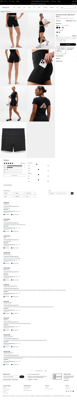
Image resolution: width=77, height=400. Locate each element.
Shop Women (41, 3)
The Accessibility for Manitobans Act (58, 395)
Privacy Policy (15, 379)
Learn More (30, 379)
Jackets (29, 7)
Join (61, 51)
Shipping (4, 387)
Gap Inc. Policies (67, 395)
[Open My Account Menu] (73, 1)
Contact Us (67, 387)
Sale (57, 7)
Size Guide (74, 35)
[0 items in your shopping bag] (76, 1)
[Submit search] (72, 193)
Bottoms (19, 7)
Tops (24, 7)
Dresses (39, 7)
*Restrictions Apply (7, 379)
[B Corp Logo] (57, 376)
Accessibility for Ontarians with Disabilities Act (43, 395)
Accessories (45, 7)
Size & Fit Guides (5, 393)
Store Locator (68, 388)
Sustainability (32, 395)
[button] (27, 85)
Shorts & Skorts (8, 11)
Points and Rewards (27, 387)
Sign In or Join (53, 1)
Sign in (58, 51)
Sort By (49, 190)
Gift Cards (4, 391)
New (14, 7)
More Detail (6, 209)
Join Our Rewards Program (28, 390)
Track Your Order (5, 390)
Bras (34, 7)
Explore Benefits (26, 388)
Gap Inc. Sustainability (49, 388)
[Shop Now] (38, 4)
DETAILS (59, 1)
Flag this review (6, 212)
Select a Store (69, 49)
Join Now (35, 379)
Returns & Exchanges (6, 388)
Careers (46, 387)
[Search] (75, 7)
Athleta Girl (52, 7)
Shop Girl (44, 3)
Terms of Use (27, 395)
